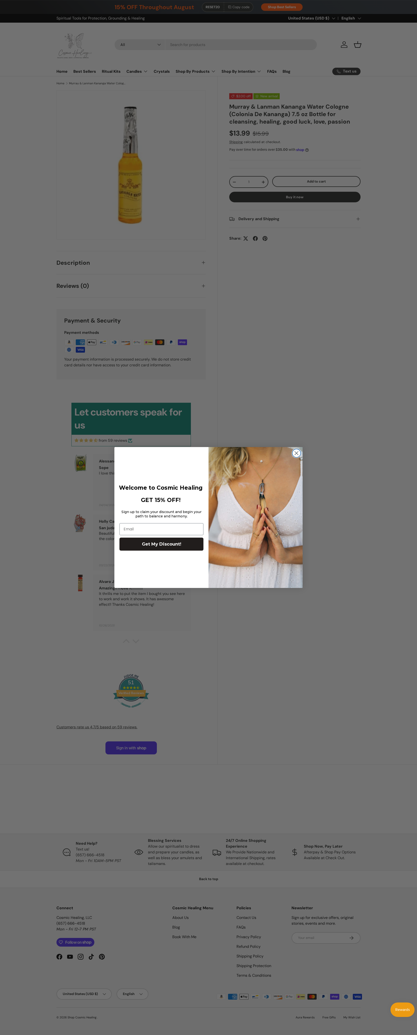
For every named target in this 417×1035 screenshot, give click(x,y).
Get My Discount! (161, 544)
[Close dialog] (296, 453)
